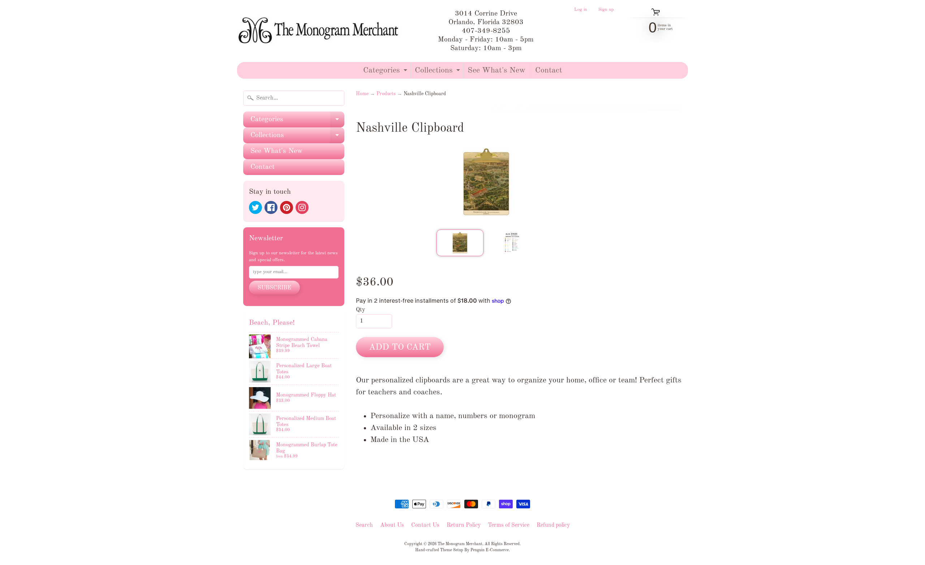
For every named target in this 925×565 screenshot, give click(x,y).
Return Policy (464, 525)
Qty (360, 310)
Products (386, 94)
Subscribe (274, 288)
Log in (580, 10)
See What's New (496, 70)
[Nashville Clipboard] (459, 242)
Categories (386, 72)
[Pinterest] (286, 207)
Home (362, 94)
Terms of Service (508, 525)
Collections (438, 72)
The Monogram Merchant (460, 544)
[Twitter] (255, 207)
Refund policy (553, 525)
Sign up (606, 10)
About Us (392, 525)
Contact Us (425, 525)
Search (364, 525)
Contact (548, 70)
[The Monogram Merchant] (320, 31)
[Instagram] (302, 207)
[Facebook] (271, 207)
